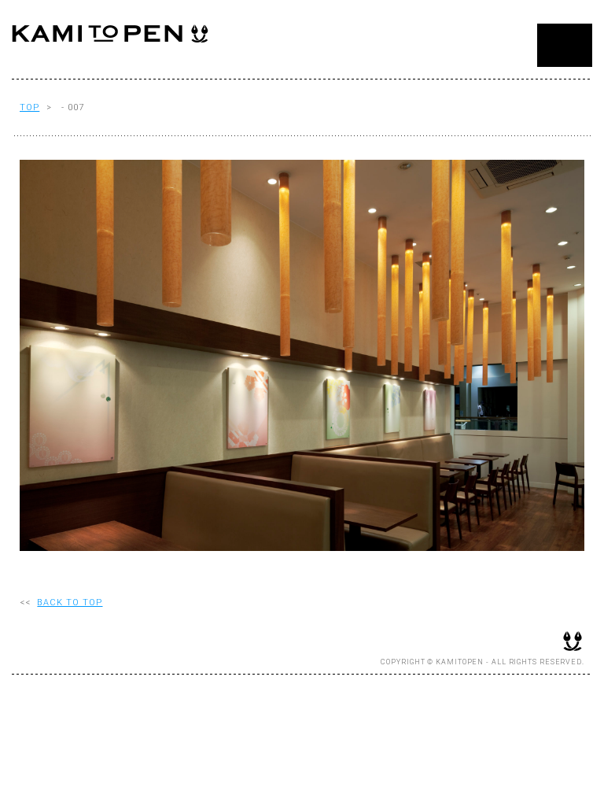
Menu (564, 45)
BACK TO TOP (69, 602)
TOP (29, 107)
